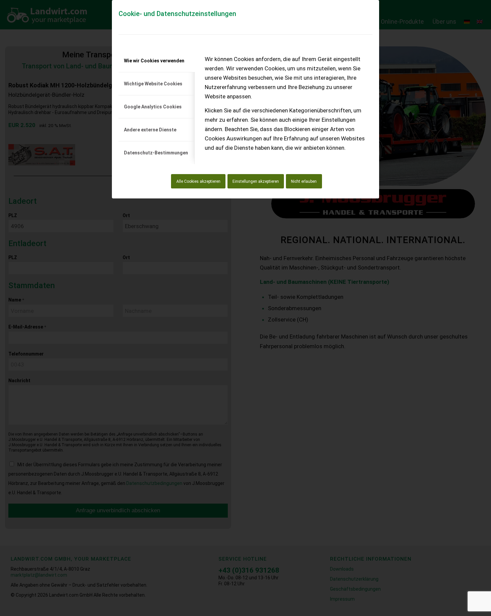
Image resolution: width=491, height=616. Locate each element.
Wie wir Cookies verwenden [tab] (154, 60)
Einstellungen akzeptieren (255, 181)
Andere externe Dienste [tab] (150, 129)
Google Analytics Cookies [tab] (153, 106)
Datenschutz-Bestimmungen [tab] (156, 152)
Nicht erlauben (304, 181)
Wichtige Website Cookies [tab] (153, 83)
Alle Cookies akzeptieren (198, 181)
